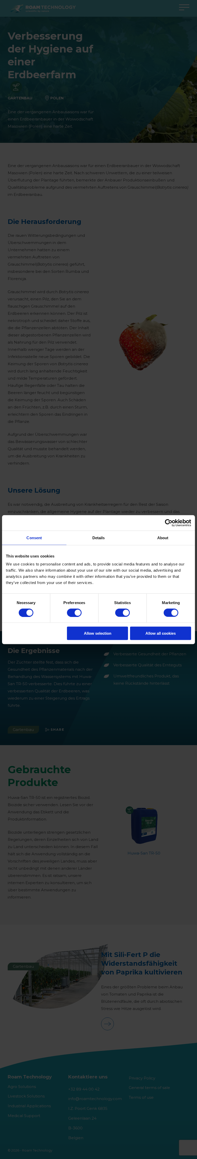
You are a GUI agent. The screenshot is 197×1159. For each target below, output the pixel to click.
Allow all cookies (160, 633)
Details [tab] (98, 537)
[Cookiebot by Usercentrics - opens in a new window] (168, 523)
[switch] (74, 612)
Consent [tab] (34, 537)
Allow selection (97, 633)
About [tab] (163, 537)
